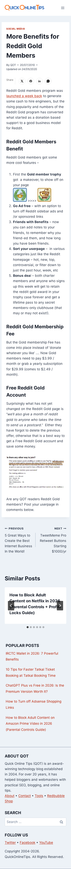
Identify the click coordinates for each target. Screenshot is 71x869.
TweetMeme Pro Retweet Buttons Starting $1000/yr (53, 540)
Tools (39, 796)
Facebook (27, 843)
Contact (24, 796)
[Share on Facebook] (30, 81)
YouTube (46, 843)
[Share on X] (22, 81)
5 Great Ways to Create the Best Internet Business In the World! (18, 540)
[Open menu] (62, 8)
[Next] (60, 605)
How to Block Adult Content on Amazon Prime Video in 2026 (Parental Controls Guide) (30, 724)
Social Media (15, 28)
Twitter (10, 843)
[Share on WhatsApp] (48, 81)
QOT (13, 65)
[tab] (28, 627)
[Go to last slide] (11, 605)
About (9, 796)
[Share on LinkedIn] (39, 81)
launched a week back (24, 96)
